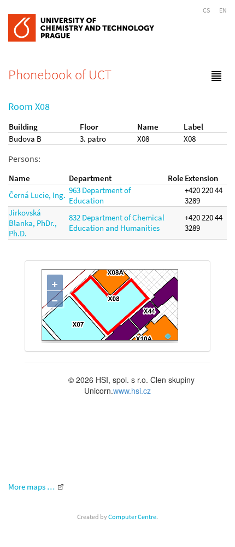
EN (223, 10)
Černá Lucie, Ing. (37, 195)
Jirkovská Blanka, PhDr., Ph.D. (33, 222)
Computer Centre (132, 517)
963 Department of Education (100, 195)
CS (206, 10)
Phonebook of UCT (59, 74)
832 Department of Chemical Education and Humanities (116, 222)
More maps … (31, 486)
